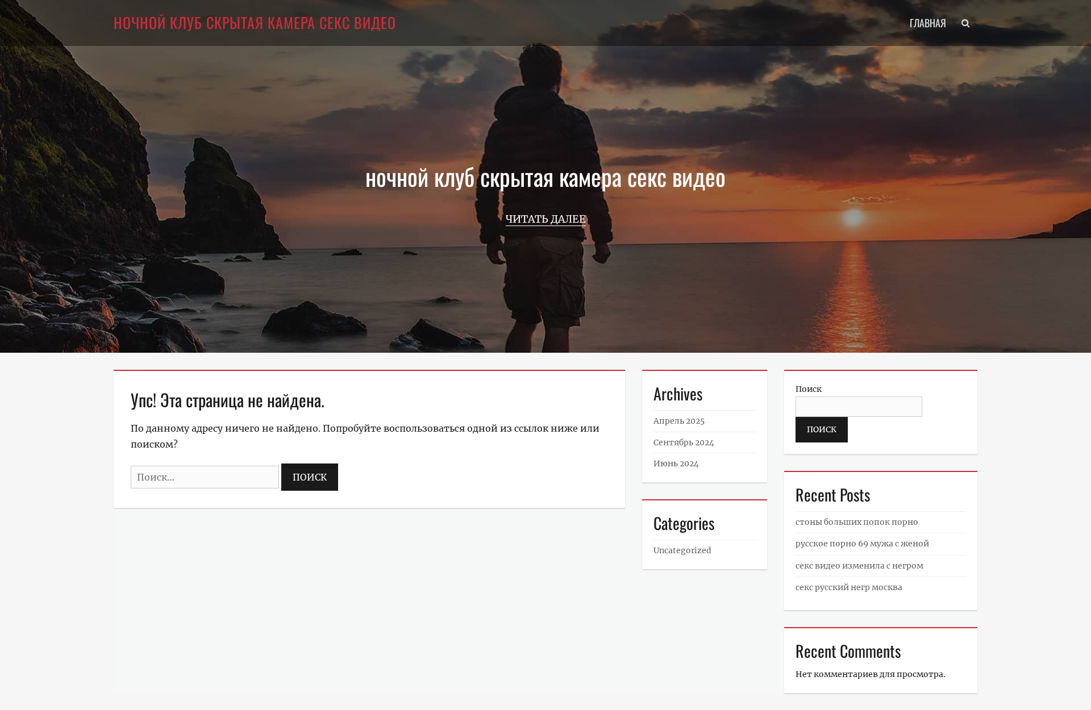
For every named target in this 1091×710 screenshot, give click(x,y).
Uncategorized (682, 550)
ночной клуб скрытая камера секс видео (255, 22)
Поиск (809, 389)
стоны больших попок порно (857, 522)
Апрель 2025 (679, 421)
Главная (928, 22)
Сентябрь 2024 (683, 442)
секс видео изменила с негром (859, 566)
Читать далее (546, 218)
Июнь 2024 (676, 463)
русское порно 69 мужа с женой (862, 543)
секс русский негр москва (849, 587)
